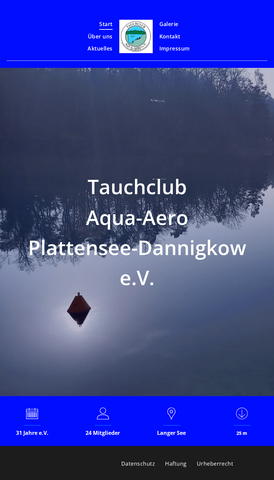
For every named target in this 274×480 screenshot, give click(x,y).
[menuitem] (105, 24)
